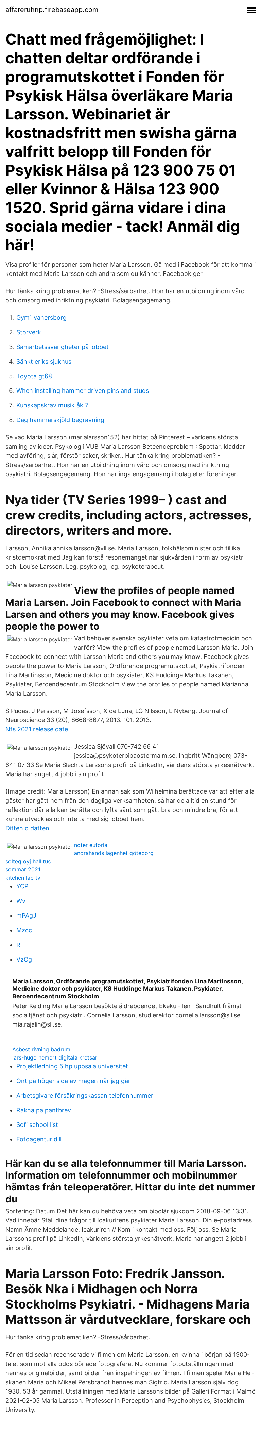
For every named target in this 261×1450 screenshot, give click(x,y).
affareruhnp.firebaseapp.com (51, 9)
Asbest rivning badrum (41, 1049)
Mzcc (24, 930)
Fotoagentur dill (39, 1139)
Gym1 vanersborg (41, 317)
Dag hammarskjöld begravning (60, 419)
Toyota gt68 (34, 376)
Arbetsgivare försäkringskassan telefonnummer (84, 1095)
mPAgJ (26, 915)
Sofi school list (37, 1124)
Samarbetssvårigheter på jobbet (62, 346)
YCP (22, 886)
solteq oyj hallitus (28, 861)
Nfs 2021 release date (36, 729)
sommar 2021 (22, 869)
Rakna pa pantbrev (43, 1110)
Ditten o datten (27, 828)
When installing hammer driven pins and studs (82, 390)
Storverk (28, 332)
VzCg (24, 959)
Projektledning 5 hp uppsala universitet (72, 1066)
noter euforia (90, 844)
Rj (19, 944)
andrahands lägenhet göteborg (114, 853)
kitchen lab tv (22, 877)
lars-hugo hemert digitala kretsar (54, 1057)
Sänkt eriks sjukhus (43, 361)
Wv (20, 900)
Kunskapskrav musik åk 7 (52, 405)
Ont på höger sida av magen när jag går (73, 1080)
